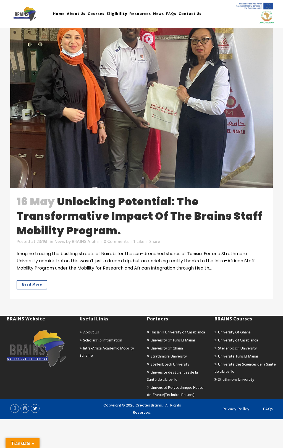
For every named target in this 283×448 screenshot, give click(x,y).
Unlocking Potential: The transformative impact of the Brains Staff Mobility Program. (140, 216)
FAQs (268, 409)
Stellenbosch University (170, 364)
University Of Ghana (234, 332)
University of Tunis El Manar (173, 340)
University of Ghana (167, 348)
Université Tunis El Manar (238, 356)
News (59, 241)
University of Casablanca (238, 340)
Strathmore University (169, 356)
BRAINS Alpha (85, 241)
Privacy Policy (236, 409)
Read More (32, 284)
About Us (91, 332)
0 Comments (116, 241)
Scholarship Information (102, 340)
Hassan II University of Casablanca (178, 332)
